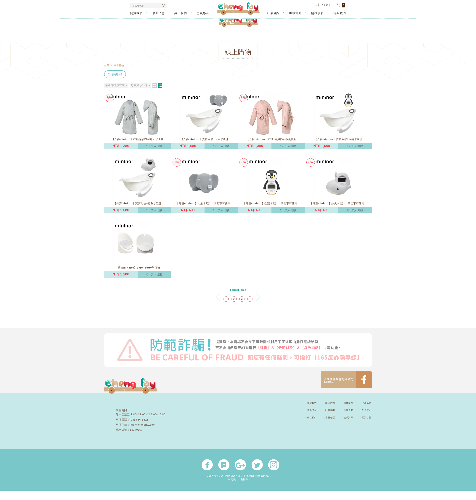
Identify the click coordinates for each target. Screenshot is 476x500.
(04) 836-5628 (139, 419)
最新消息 (158, 13)
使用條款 (366, 403)
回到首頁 (366, 417)
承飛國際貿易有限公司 (238, 8)
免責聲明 (366, 410)
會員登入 (326, 5)
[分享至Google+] (240, 464)
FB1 (346, 379)
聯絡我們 (339, 13)
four (160, 85)
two (154, 85)
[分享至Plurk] (223, 464)
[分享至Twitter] (257, 464)
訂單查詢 (273, 13)
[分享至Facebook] (207, 464)
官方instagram (273, 464)
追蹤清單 (348, 417)
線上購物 (180, 13)
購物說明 (317, 13)
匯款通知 (295, 13)
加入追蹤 (156, 146)
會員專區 (203, 13)
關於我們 (136, 13)
